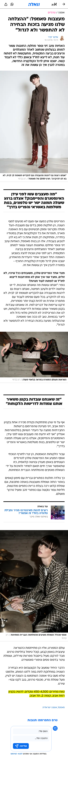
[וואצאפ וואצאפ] (12, 4)
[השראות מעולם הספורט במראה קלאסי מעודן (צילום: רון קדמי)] (34, 357)
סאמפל (61, 708)
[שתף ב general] (6, 4)
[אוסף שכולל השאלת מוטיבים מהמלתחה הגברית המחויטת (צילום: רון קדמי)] (34, 585)
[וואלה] (34, 4)
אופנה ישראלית (50, 708)
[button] (54, 4)
